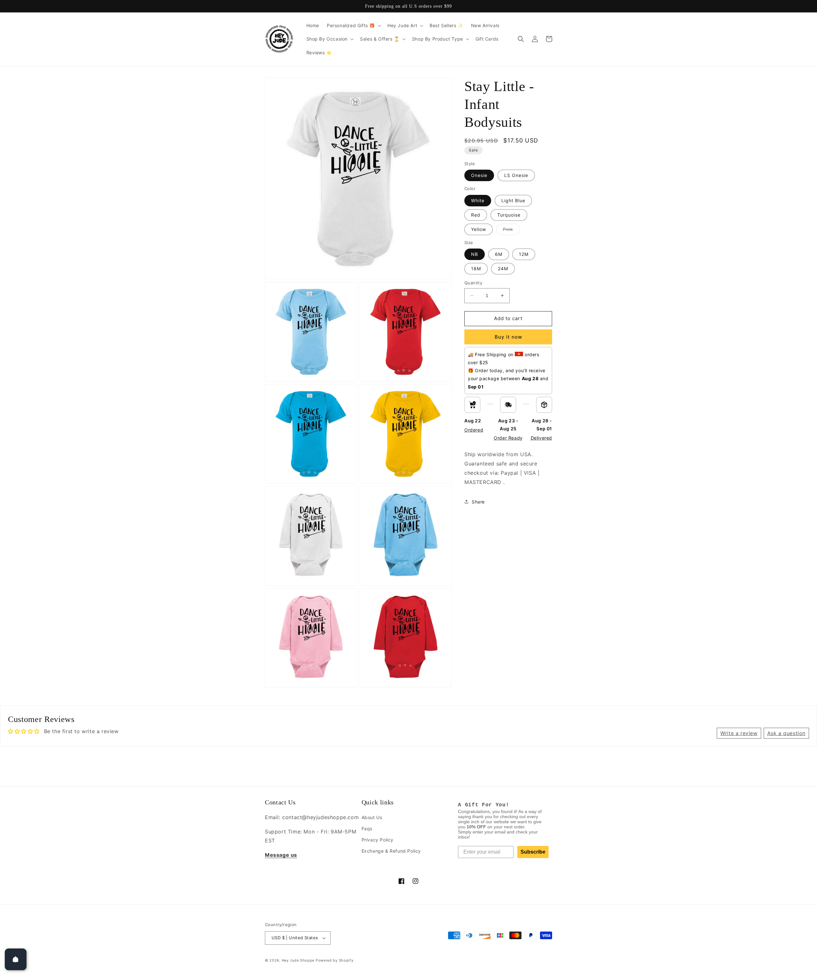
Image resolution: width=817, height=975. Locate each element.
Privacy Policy (378, 839)
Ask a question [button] (786, 733)
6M (498, 254)
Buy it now (508, 337)
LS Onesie (516, 175)
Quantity (473, 282)
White (477, 200)
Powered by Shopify (335, 960)
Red (475, 215)
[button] (353, 25)
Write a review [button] (738, 733)
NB (474, 254)
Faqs (367, 828)
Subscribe (533, 852)
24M (503, 268)
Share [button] (478, 501)
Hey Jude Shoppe (298, 960)
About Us (372, 817)
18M (476, 268)
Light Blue (513, 200)
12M (523, 254)
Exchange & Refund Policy (391, 851)
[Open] (15, 959)
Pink (511, 230)
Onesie (479, 175)
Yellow (478, 229)
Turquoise (509, 215)
